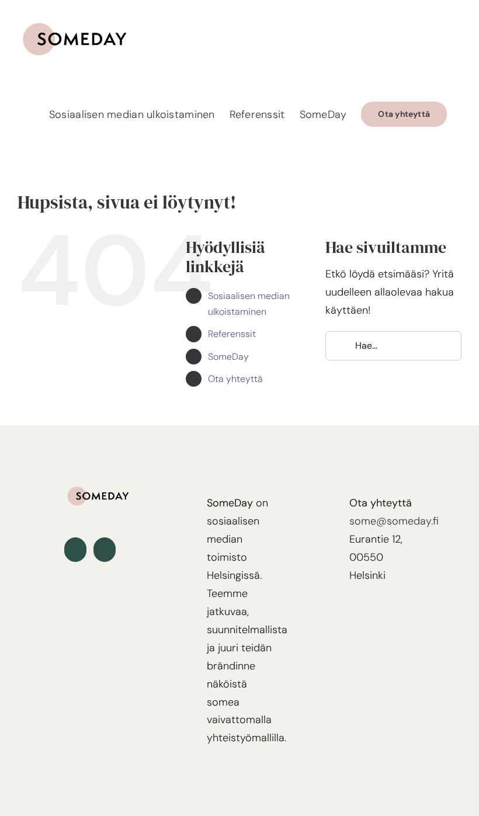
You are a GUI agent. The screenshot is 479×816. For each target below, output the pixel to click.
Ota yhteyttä (235, 379)
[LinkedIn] (75, 549)
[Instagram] (104, 549)
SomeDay (228, 356)
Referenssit (232, 334)
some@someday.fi (394, 521)
